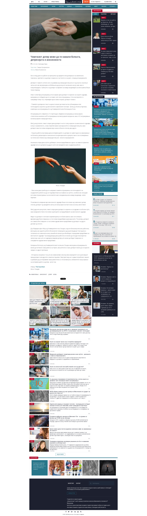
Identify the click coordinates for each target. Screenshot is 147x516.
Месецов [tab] (113, 14)
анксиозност (43, 274)
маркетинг (71, 483)
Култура (61, 6)
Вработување (55, 1)
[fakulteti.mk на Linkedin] (75, 512)
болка (54, 274)
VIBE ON (86, 1)
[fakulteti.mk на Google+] (72, 512)
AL (33, 1)
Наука (53, 6)
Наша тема (34, 6)
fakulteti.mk (39, 486)
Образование (44, 6)
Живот (96, 6)
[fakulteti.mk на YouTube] (78, 512)
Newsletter (71, 493)
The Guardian (40, 267)
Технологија (78, 6)
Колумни (88, 6)
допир (50, 274)
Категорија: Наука (42, 64)
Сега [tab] (95, 14)
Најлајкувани (33, 457)
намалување (35, 274)
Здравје (69, 6)
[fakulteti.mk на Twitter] (68, 512)
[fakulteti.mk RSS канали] (80, 512)
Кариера (104, 6)
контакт (78, 483)
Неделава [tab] (104, 14)
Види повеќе (60, 454)
